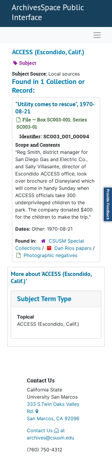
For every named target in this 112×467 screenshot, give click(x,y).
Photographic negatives (50, 255)
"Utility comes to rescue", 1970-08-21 (55, 107)
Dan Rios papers (72, 248)
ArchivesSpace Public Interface (48, 12)
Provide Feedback (108, 204)
